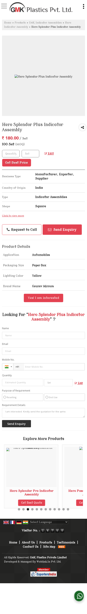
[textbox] (30, 153)
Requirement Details (13, 405)
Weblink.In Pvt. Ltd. (49, 561)
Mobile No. (8, 359)
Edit (50, 153)
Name (5, 328)
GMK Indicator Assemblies (45, 22)
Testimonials (66, 542)
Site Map (49, 546)
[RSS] (61, 546)
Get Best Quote (31, 502)
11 (63, 509)
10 (59, 509)
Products (20, 22)
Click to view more (13, 215)
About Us (28, 542)
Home (7, 22)
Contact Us (30, 546)
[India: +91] (7, 366)
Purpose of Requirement (16, 390)
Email (5, 344)
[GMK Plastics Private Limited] (41, 8)
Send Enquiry (64, 230)
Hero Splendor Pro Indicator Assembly (31, 492)
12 (68, 509)
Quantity (7, 375)
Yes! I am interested (43, 298)
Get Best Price (16, 162)
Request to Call (23, 230)
